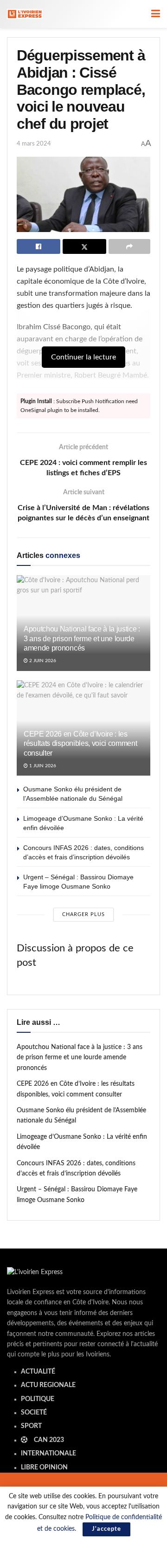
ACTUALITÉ (38, 1371)
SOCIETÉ (34, 1412)
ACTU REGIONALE (48, 1385)
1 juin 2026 (42, 766)
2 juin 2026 (42, 660)
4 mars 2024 (34, 144)
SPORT (31, 1426)
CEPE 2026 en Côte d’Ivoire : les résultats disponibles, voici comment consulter (80, 743)
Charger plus (83, 914)
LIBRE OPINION (44, 1467)
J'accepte (106, 1529)
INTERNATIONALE (48, 1453)
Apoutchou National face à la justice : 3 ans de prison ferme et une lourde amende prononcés (82, 638)
